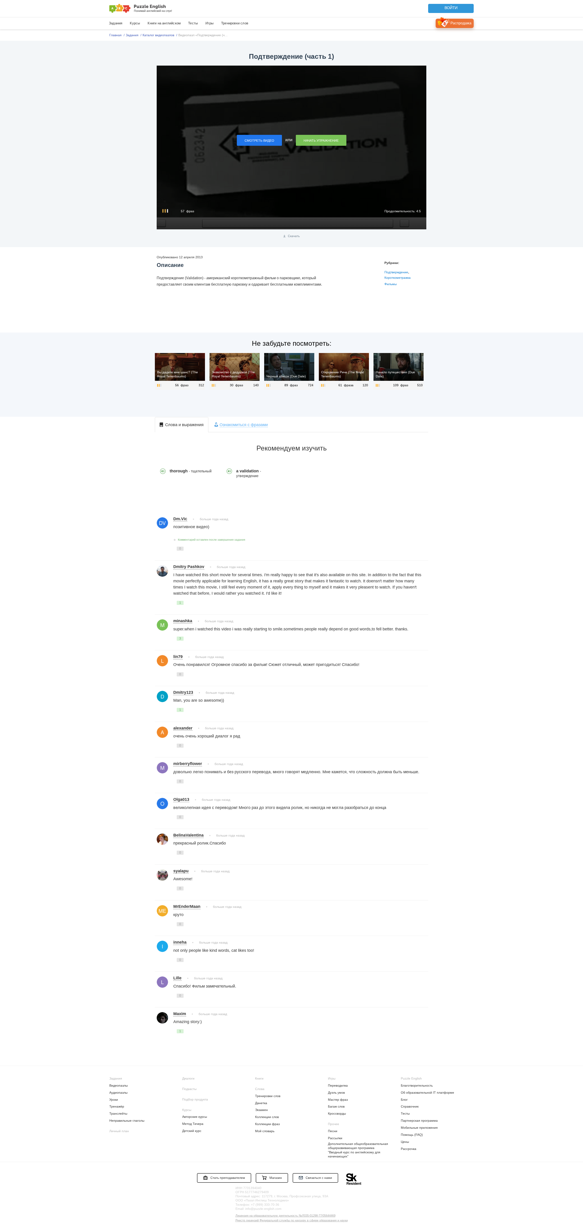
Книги (259, 1078)
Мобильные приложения (419, 1127)
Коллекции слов (267, 1117)
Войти (451, 8)
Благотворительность (417, 1085)
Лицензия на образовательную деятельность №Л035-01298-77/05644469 (285, 1215)
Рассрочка (408, 1149)
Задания (115, 23)
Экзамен (261, 1110)
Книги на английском (164, 23)
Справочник (410, 1106)
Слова (259, 1089)
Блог (404, 1099)
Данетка (261, 1103)
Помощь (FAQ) (412, 1134)
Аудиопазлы (118, 1092)
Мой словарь (264, 1131)
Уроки (113, 1099)
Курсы (135, 23)
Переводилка (338, 1085)
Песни (332, 1131)
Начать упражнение (321, 140)
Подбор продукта (195, 1099)
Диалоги (188, 1078)
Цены (405, 1142)
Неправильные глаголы (126, 1120)
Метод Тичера (192, 1124)
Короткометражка (397, 277)
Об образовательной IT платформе (427, 1092)
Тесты (193, 23)
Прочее (333, 1124)
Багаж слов (336, 1106)
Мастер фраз (338, 1099)
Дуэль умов (336, 1092)
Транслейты (118, 1113)
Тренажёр (116, 1106)
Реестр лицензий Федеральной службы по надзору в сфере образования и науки (291, 1220)
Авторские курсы (194, 1116)
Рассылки (335, 1138)
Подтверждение (396, 272)
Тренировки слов (234, 23)
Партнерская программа (419, 1120)
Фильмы (390, 284)
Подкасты (189, 1089)
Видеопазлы (118, 1085)
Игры (209, 23)
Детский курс (191, 1131)
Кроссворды (337, 1113)
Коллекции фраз (267, 1124)
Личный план (119, 1131)
